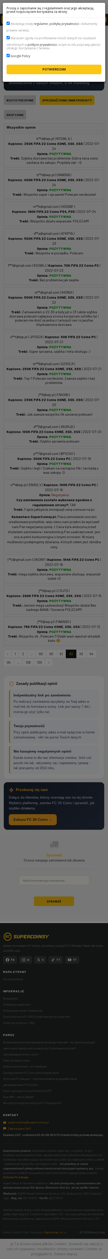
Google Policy (20, 56)
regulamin (41, 24)
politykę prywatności (64, 24)
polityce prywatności (42, 45)
